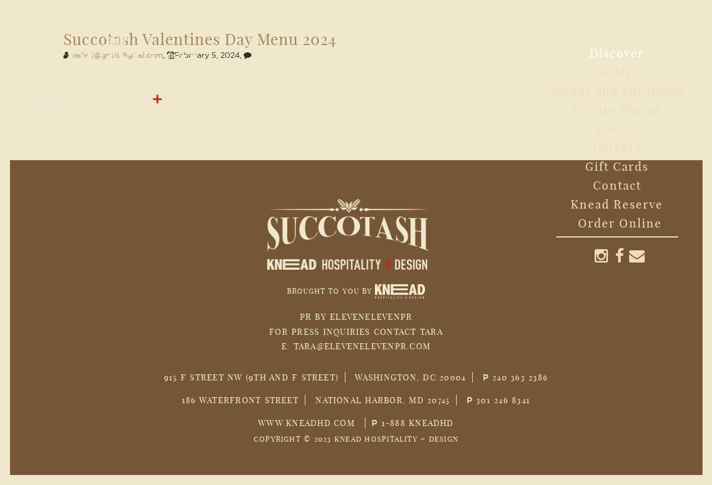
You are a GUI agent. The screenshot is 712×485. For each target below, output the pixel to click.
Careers (617, 147)
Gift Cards (617, 166)
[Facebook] (620, 255)
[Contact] (637, 255)
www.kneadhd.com (306, 423)
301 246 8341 (503, 400)
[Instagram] (602, 255)
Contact (617, 185)
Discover (617, 53)
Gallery (617, 72)
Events (617, 128)
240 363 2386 (520, 377)
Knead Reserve (617, 204)
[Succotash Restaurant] (124, 62)
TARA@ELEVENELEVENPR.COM (362, 346)
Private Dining (617, 109)
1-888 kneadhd (418, 423)
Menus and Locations (617, 90)
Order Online (620, 223)
